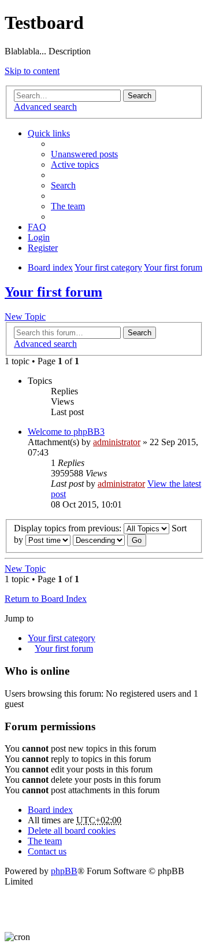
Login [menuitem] (39, 237)
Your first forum (53, 291)
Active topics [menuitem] (75, 164)
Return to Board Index (46, 599)
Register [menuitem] (43, 248)
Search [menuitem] (63, 185)
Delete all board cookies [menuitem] (72, 830)
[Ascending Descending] (99, 540)
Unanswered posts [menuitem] (84, 154)
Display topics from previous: (69, 528)
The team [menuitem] (68, 206)
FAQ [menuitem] (37, 227)
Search (139, 95)
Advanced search (45, 107)
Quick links (49, 133)
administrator (116, 442)
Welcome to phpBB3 (66, 431)
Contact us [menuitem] (47, 851)
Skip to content (32, 71)
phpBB (64, 871)
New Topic (25, 316)
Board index (50, 810)
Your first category (61, 638)
